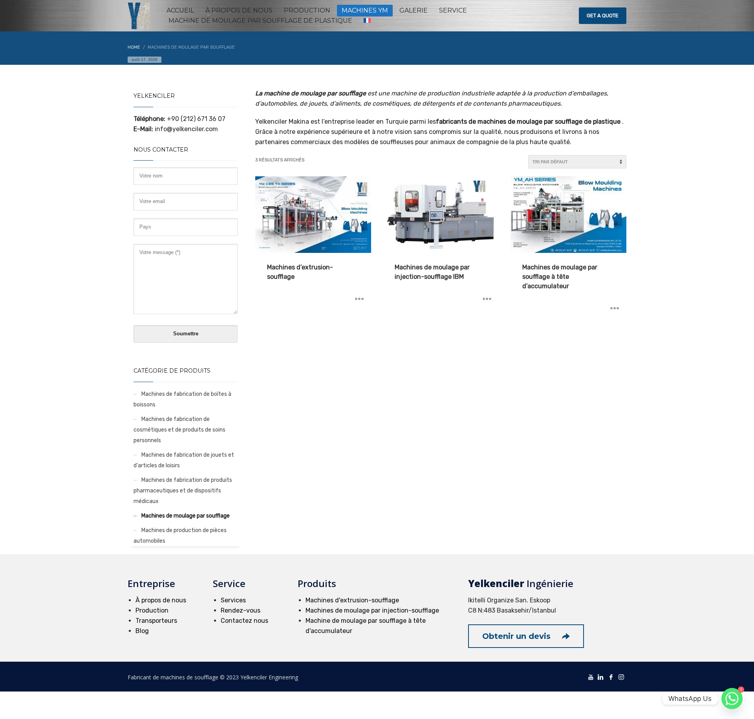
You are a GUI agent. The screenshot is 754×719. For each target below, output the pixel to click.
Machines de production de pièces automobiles (180, 535)
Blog (142, 631)
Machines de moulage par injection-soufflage (372, 610)
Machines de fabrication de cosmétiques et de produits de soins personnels (179, 430)
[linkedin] (601, 676)
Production (151, 610)
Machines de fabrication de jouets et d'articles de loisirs (184, 460)
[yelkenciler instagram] (621, 676)
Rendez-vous (240, 610)
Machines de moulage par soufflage (185, 515)
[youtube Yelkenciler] (591, 676)
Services (233, 600)
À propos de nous (160, 600)
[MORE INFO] (359, 299)
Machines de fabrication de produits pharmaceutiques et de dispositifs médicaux (183, 491)
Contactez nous (244, 620)
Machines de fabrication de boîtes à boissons (182, 399)
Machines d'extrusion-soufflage (352, 600)
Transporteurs (156, 620)
